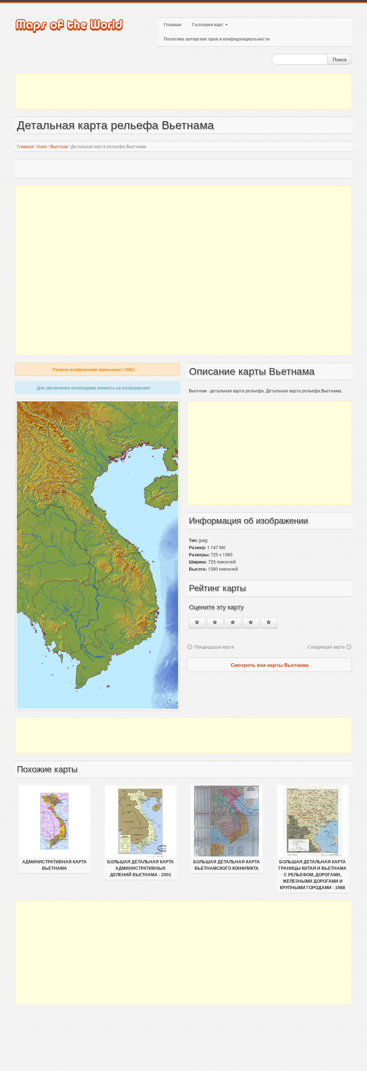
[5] (269, 623)
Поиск (340, 59)
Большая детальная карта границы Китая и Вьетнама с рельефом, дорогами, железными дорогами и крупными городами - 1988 (312, 874)
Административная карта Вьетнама (54, 865)
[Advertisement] (183, 91)
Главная (172, 24)
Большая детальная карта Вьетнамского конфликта (226, 865)
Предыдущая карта (214, 646)
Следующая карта (326, 646)
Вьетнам (59, 146)
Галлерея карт (208, 24)
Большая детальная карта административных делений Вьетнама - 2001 (140, 868)
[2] (215, 623)
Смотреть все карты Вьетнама (270, 664)
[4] (251, 623)
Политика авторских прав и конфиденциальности (217, 39)
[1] (197, 623)
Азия (42, 146)
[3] (233, 623)
